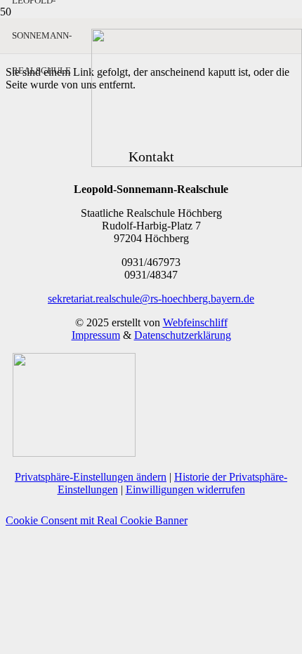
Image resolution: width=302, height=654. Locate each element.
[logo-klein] (196, 163)
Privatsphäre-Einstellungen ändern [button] (90, 477)
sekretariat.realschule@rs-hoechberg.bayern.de (151, 299)
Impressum (96, 335)
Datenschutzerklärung (182, 335)
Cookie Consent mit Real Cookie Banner (97, 520)
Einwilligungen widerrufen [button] (185, 489)
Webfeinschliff (195, 322)
